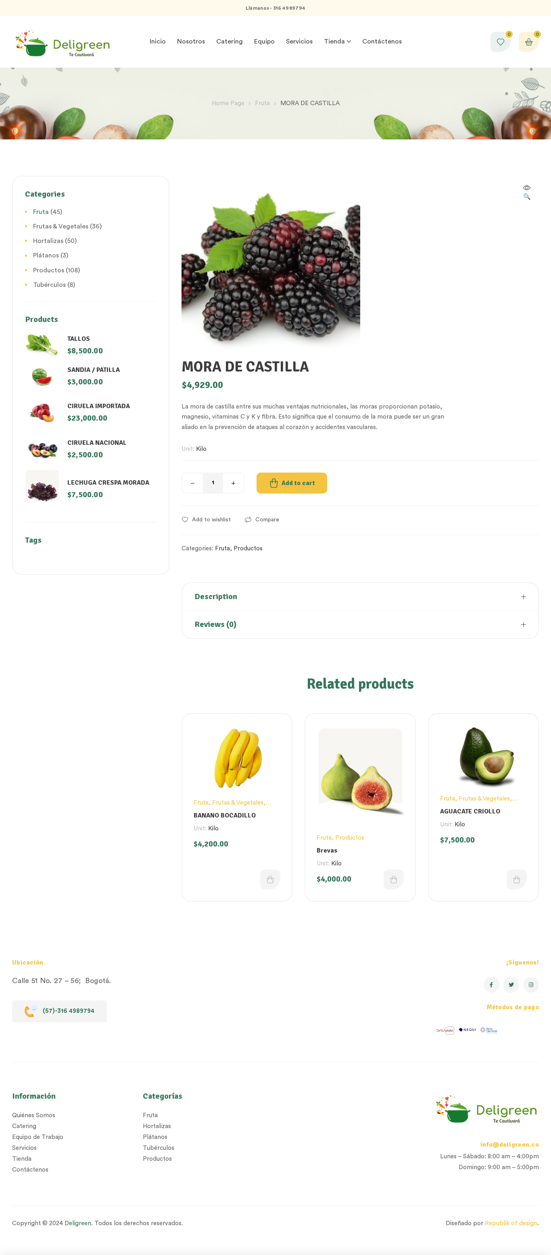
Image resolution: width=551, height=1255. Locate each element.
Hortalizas (48, 241)
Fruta (262, 103)
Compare (267, 520)
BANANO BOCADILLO (225, 815)
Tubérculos (49, 285)
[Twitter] (511, 985)
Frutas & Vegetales (237, 803)
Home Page (228, 103)
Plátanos (46, 255)
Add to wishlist (211, 520)
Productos (248, 549)
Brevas (327, 850)
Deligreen (78, 1223)
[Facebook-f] (491, 985)
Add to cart (298, 483)
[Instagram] (531, 985)
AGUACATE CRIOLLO (470, 811)
